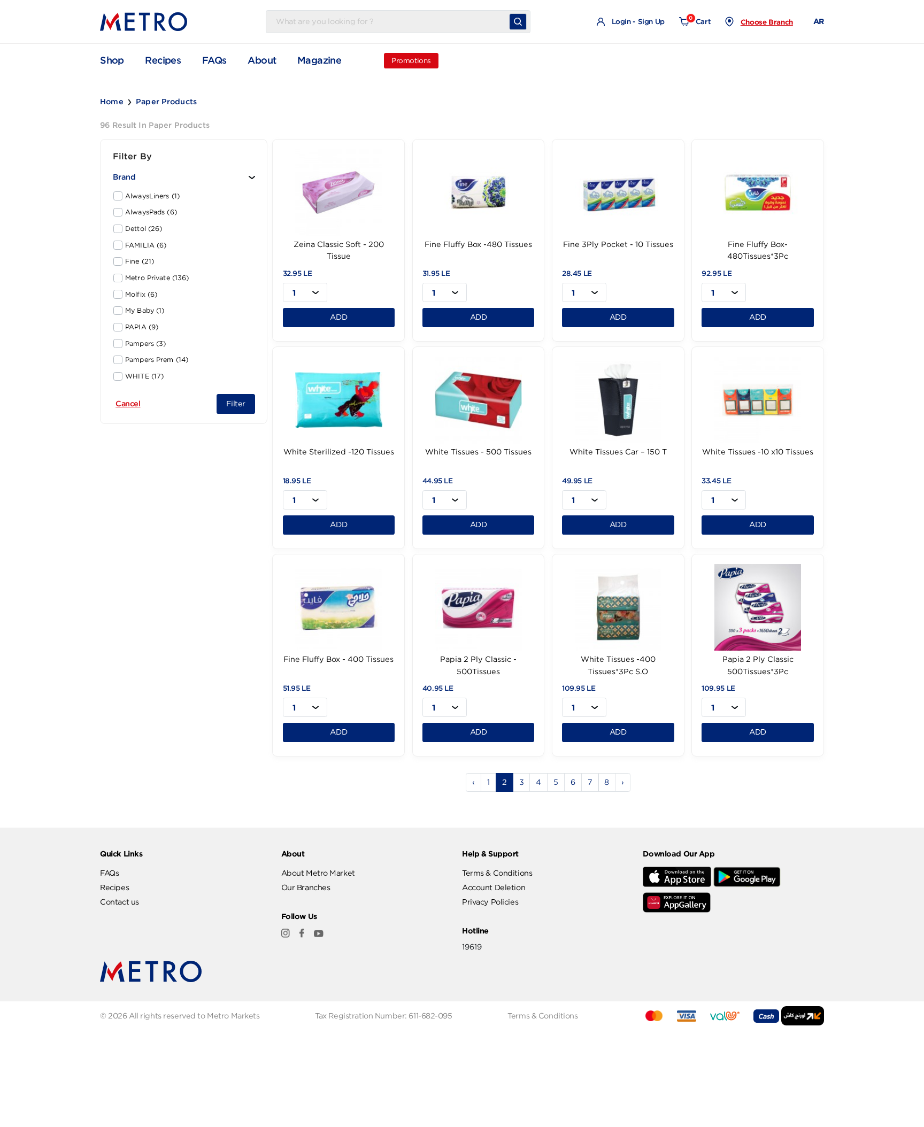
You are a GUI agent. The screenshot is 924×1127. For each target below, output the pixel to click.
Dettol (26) (143, 229)
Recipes (163, 60)
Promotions (411, 61)
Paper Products (166, 101)
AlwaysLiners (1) (152, 196)
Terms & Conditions (497, 873)
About (262, 60)
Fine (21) (139, 261)
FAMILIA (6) (145, 245)
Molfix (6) (141, 294)
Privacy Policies (490, 902)
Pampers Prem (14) (156, 360)
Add (338, 317)
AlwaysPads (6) (151, 212)
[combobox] (305, 292)
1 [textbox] (294, 292)
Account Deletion (493, 887)
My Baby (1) (144, 310)
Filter (235, 403)
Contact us (119, 902)
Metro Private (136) (157, 278)
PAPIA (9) (141, 327)
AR (818, 21)
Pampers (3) (145, 344)
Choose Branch (767, 22)
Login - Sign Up (637, 22)
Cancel (128, 403)
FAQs (214, 60)
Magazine (319, 60)
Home (112, 101)
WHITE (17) (144, 376)
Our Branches (305, 887)
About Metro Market (318, 873)
